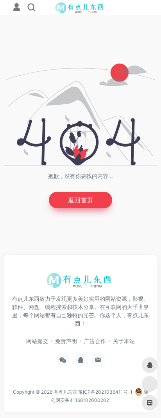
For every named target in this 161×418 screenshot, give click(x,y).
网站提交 (37, 341)
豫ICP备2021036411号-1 (105, 392)
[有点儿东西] (80, 283)
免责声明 (66, 341)
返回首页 (80, 200)
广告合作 (95, 341)
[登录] (17, 8)
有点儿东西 (65, 392)
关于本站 (124, 341)
